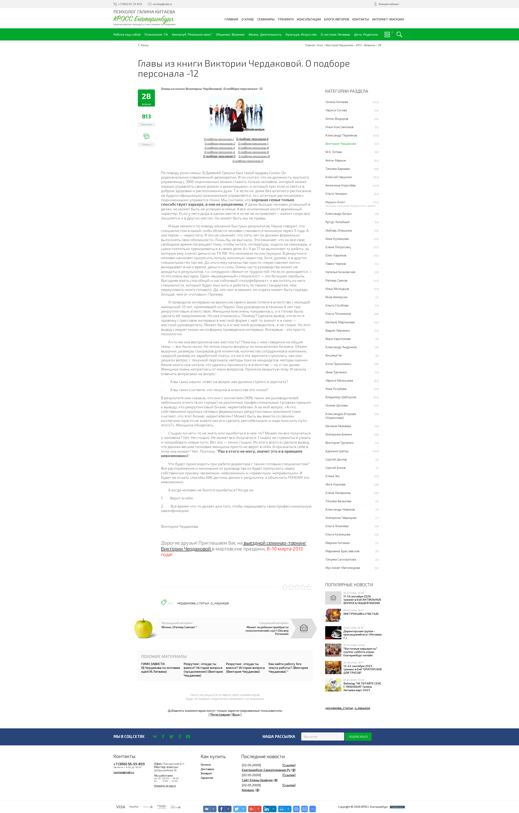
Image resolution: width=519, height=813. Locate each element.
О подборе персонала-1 (219, 139)
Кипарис (248, 790)
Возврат (206, 773)
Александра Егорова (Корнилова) (340, 415)
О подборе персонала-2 (220, 143)
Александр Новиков (340, 509)
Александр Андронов (341, 347)
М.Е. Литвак (333, 152)
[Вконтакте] (155, 736)
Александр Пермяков (341, 135)
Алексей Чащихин (338, 177)
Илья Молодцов (337, 289)
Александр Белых (338, 213)
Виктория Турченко (339, 442)
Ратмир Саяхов (336, 280)
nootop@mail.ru (124, 772)
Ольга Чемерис (336, 193)
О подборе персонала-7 (253, 143)
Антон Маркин (335, 160)
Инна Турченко (336, 372)
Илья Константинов (339, 127)
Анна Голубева (335, 389)
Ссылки (289, 765)
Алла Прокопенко (338, 364)
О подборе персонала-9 (253, 152)
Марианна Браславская (342, 551)
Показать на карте (165, 785)
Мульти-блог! (335, 202)
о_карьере (220, 603)
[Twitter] (171, 736)
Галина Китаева (336, 102)
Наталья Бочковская (340, 272)
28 (379, 45)
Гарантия (207, 777)
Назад (145, 45)
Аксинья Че (333, 355)
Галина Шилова (336, 405)
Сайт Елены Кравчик (257, 780)
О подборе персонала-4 (219, 152)
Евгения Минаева (338, 426)
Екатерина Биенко (338, 434)
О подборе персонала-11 (248, 161)
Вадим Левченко (337, 330)
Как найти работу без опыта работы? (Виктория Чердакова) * (288, 667)
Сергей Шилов (336, 459)
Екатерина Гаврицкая (340, 517)
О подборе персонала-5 (219, 156)
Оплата (206, 764)
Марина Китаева (337, 543)
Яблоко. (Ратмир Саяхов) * (179, 627)
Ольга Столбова (337, 305)
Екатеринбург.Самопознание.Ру (266, 770)
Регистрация (220, 714)
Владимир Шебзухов (340, 397)
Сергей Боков (335, 467)
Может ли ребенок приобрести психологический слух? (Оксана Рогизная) (267, 630)
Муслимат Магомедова (342, 567)
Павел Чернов (335, 263)
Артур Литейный (337, 222)
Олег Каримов (335, 255)
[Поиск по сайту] (399, 34)
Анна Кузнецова (337, 238)
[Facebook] (163, 736)
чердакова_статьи (193, 603)
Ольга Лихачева (337, 526)
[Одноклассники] (180, 736)
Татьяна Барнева (337, 168)
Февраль (369, 45)
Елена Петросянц (338, 247)
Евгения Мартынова (340, 322)
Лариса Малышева (339, 380)
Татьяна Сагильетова (340, 559)
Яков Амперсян (336, 297)
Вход (236, 714)
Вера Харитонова (338, 339)
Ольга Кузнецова (337, 534)
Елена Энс (332, 476)
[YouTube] (188, 736)
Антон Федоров (336, 118)
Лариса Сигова (336, 110)
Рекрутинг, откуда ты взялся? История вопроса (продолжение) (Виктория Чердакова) (203, 669)
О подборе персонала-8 (253, 147)
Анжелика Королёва (340, 185)
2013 (359, 45)
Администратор (337, 451)
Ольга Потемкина (338, 313)
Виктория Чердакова (340, 143)
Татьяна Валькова (338, 501)
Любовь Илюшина (338, 230)
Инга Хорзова (335, 484)
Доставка (207, 769)
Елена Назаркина (338, 493)
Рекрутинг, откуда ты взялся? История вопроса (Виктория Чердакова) (245, 667)
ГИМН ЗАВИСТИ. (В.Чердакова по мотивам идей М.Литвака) (160, 667)
